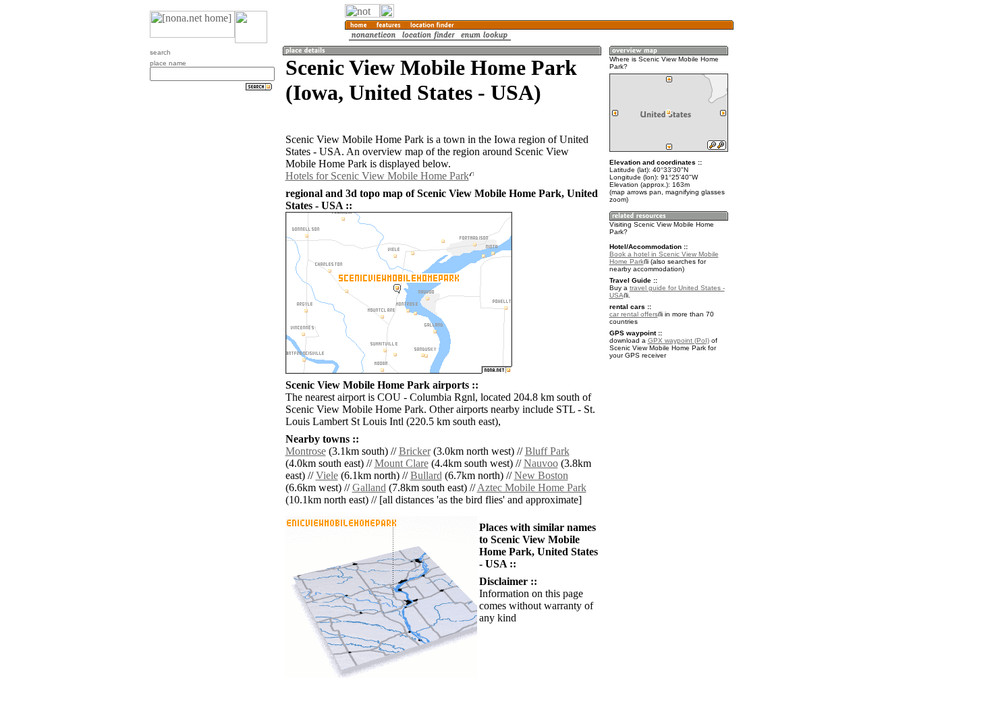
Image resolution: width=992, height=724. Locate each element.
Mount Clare (402, 463)
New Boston (541, 475)
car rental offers (633, 314)
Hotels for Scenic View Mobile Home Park (377, 176)
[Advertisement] (798, 222)
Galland (369, 487)
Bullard (426, 475)
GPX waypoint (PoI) (678, 340)
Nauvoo (541, 463)
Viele (327, 475)
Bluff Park (547, 451)
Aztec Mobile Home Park (531, 487)
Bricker (415, 451)
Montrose (305, 451)
